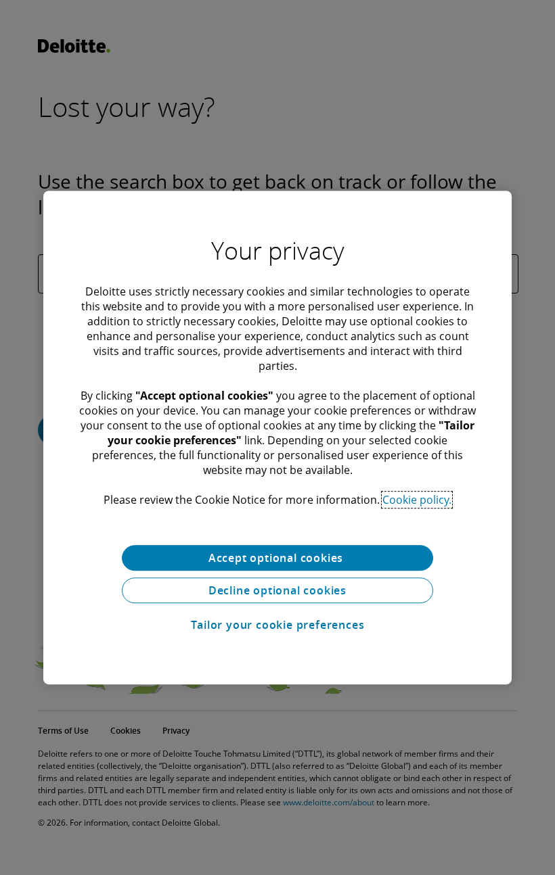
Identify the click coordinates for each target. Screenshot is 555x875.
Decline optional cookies (277, 590)
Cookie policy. (416, 499)
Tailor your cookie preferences (278, 624)
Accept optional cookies (277, 557)
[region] (277, 437)
